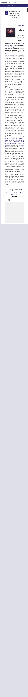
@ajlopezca (21, 25)
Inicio (9, 5)
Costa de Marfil (19, 192)
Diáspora (13, 194)
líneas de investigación (13, 91)
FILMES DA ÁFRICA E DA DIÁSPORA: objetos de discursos (14, 143)
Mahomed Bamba (9, 55)
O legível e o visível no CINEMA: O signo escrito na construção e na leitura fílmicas (14, 139)
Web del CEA (14, 5)
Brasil (22, 106)
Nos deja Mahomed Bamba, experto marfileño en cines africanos (14, 14)
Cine (15, 192)
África (17, 194)
